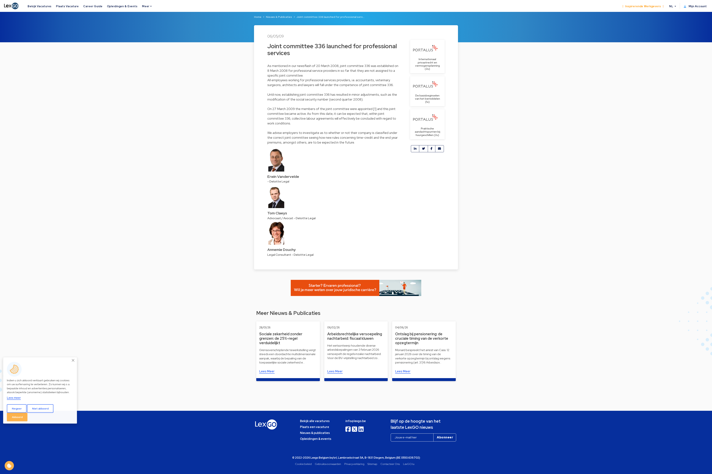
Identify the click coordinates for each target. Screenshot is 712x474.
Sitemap (372, 464)
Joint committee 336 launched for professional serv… (330, 17)
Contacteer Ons (390, 464)
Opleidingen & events (315, 439)
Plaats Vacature (67, 6)
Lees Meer (267, 371)
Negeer (17, 408)
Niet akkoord (40, 408)
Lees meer (14, 397)
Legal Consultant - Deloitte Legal (290, 255)
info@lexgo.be (355, 421)
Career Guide (92, 6)
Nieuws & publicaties (315, 433)
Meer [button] (145, 6)
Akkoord (17, 417)
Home (257, 17)
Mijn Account (697, 6)
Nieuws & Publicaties (279, 17)
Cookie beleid (303, 464)
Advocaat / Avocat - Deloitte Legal (291, 218)
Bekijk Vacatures (40, 6)
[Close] (73, 360)
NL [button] (671, 6)
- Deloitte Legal (278, 181)
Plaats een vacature (314, 427)
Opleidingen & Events (122, 6)
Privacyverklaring (354, 464)
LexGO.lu (408, 464)
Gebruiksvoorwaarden (328, 464)
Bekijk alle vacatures (315, 421)
